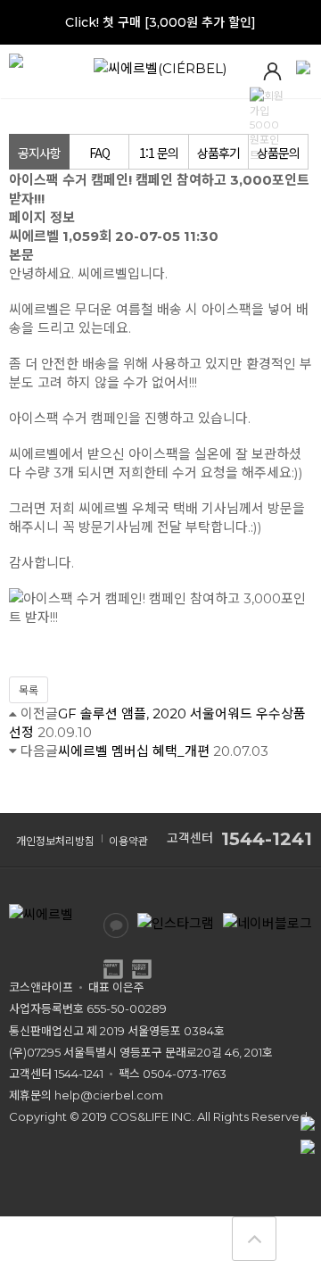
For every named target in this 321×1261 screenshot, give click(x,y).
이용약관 (128, 841)
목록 (28, 690)
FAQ (99, 153)
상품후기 (218, 153)
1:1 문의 (158, 153)
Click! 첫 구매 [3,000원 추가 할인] (160, 22)
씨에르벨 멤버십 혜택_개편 (134, 750)
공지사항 (39, 153)
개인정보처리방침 (55, 841)
